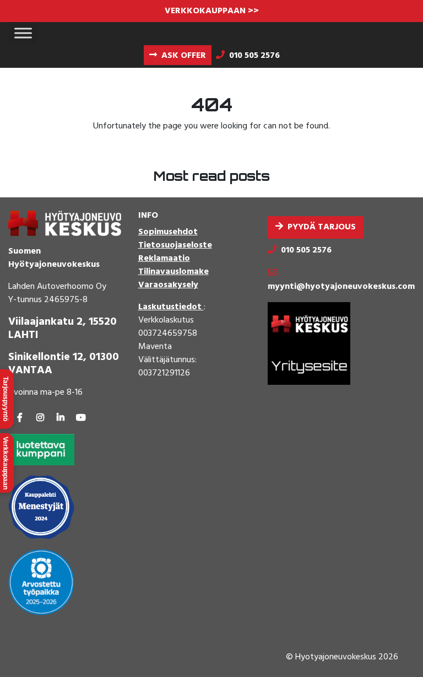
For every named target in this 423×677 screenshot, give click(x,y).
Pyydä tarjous (322, 227)
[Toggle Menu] (23, 33)
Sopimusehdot (168, 232)
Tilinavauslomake (173, 272)
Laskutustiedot (171, 307)
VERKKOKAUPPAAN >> (212, 11)
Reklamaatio (164, 258)
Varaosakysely (168, 285)
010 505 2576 (306, 250)
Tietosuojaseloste (175, 245)
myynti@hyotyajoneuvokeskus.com (341, 287)
